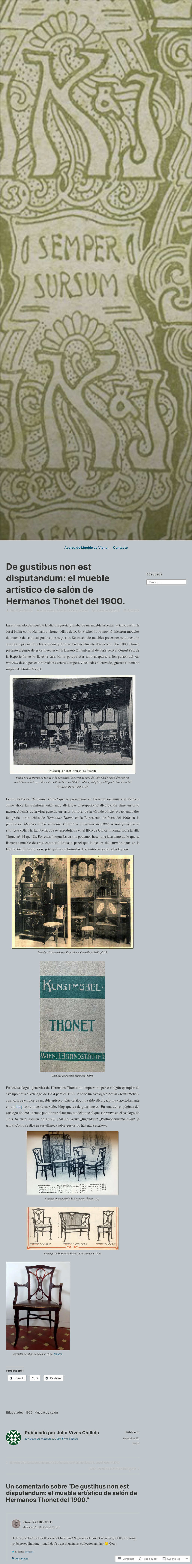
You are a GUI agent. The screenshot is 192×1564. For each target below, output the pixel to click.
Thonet (83, 610)
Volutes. (58, 1354)
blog (19, 1106)
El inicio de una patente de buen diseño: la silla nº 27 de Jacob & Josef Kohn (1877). (62, 1463)
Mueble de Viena (67, 610)
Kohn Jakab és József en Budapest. (113, 1469)
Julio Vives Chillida (21, 610)
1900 (29, 1412)
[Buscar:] (166, 582)
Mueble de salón (46, 1412)
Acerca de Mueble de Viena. (86, 547)
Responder (21, 1558)
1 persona (29, 1551)
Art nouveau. (48, 610)
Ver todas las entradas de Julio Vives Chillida (51, 1438)
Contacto (120, 547)
